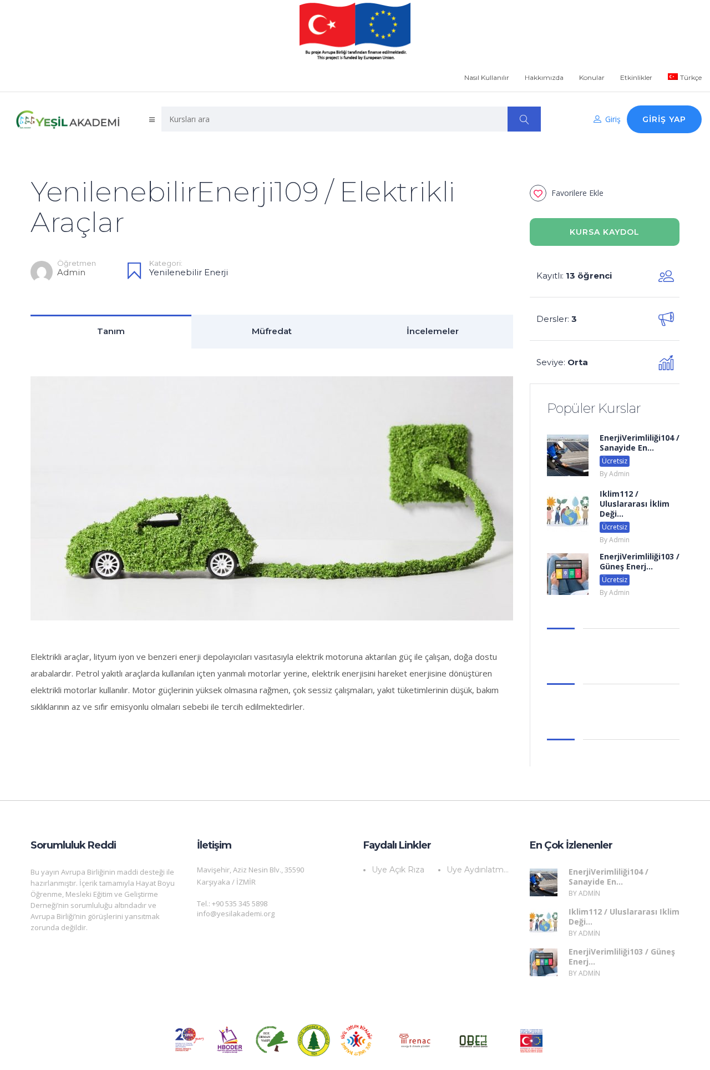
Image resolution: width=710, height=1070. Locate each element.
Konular (592, 77)
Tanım (111, 331)
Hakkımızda (544, 77)
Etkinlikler (636, 77)
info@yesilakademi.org (236, 913)
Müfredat (272, 331)
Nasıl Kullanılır (486, 77)
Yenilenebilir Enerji (188, 272)
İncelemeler (433, 331)
